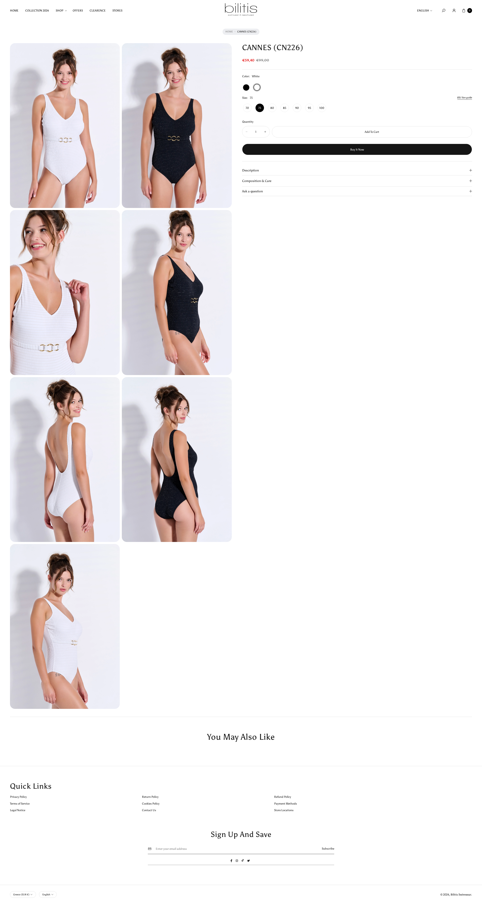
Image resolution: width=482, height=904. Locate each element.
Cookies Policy (150, 803)
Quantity (247, 121)
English (423, 10)
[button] (62, 10)
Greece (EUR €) (21, 894)
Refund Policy (282, 797)
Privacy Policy (18, 797)
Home (229, 31)
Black (246, 87)
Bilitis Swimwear (461, 894)
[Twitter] (248, 860)
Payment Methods (285, 803)
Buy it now (357, 149)
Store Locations (284, 810)
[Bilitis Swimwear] (241, 9)
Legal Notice (17, 810)
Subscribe (328, 848)
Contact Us (149, 810)
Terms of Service (20, 803)
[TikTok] (243, 860)
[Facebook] (231, 860)
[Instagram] (237, 860)
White (257, 87)
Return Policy (150, 797)
